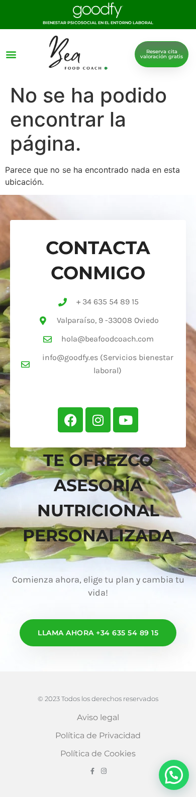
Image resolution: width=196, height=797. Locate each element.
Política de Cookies (98, 753)
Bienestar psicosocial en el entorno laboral (98, 22)
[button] (11, 54)
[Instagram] (98, 419)
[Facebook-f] (92, 771)
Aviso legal (98, 717)
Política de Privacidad (98, 735)
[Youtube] (125, 419)
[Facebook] (70, 419)
